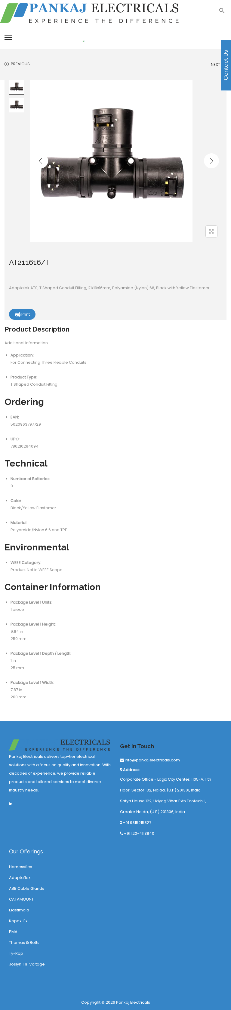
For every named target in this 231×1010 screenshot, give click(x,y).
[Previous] (40, 160)
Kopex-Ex (18, 921)
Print (25, 314)
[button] (222, 12)
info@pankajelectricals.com (152, 760)
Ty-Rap (16, 953)
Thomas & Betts (24, 942)
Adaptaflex (19, 877)
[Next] (211, 160)
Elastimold (19, 910)
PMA (13, 932)
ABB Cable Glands (26, 888)
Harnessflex (20, 867)
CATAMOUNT (21, 899)
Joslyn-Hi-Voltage (27, 964)
